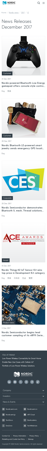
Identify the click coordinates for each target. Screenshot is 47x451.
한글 (24, 278)
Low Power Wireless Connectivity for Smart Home (21, 358)
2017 (23, 13)
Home (3, 13)
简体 (9, 91)
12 (28, 13)
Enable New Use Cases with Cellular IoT (18, 362)
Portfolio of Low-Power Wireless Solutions (18, 366)
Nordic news (14, 13)
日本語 (16, 278)
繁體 (30, 278)
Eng (3, 91)
